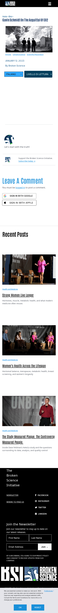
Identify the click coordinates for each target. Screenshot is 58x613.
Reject (38, 607)
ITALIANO (13, 74)
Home (4, 16)
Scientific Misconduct (35, 54)
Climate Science (19, 54)
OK (20, 607)
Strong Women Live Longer (18, 295)
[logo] (10, 2)
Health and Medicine (10, 289)
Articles (8, 54)
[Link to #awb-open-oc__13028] (49, 3)
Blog (10, 16)
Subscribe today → (26, 161)
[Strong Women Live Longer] (29, 269)
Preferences (48, 591)
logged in (20, 187)
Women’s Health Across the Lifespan (24, 365)
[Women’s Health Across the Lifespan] (29, 340)
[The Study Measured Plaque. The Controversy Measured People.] (29, 410)
